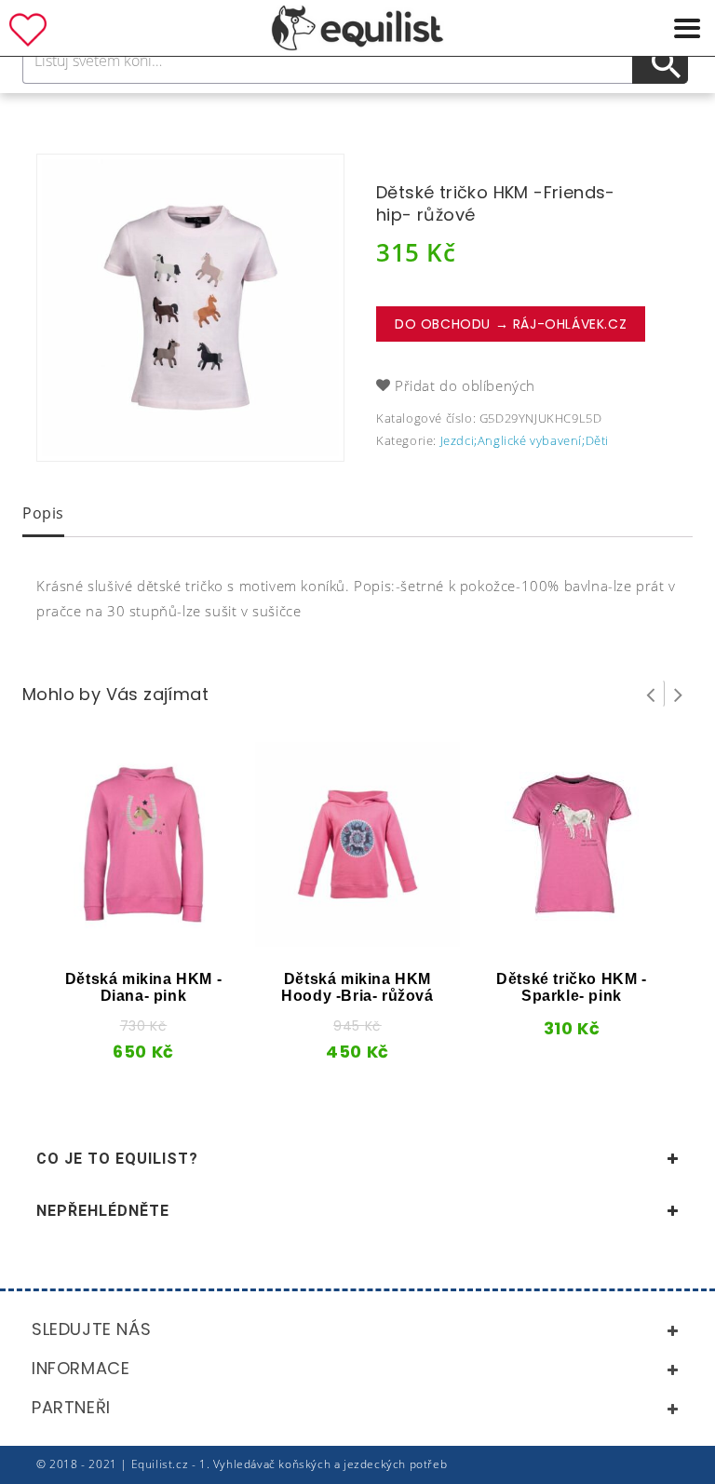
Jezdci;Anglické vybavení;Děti (524, 440)
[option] (190, 308)
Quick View (110, 940)
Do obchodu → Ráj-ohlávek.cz (511, 324)
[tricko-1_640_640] (190, 308)
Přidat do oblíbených (465, 385)
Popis (43, 513)
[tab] (43, 514)
